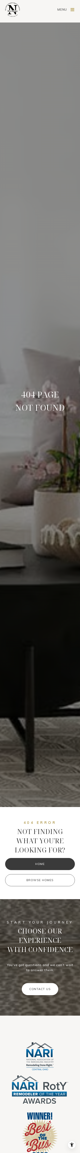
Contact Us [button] (40, 989)
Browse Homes (40, 880)
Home (40, 864)
